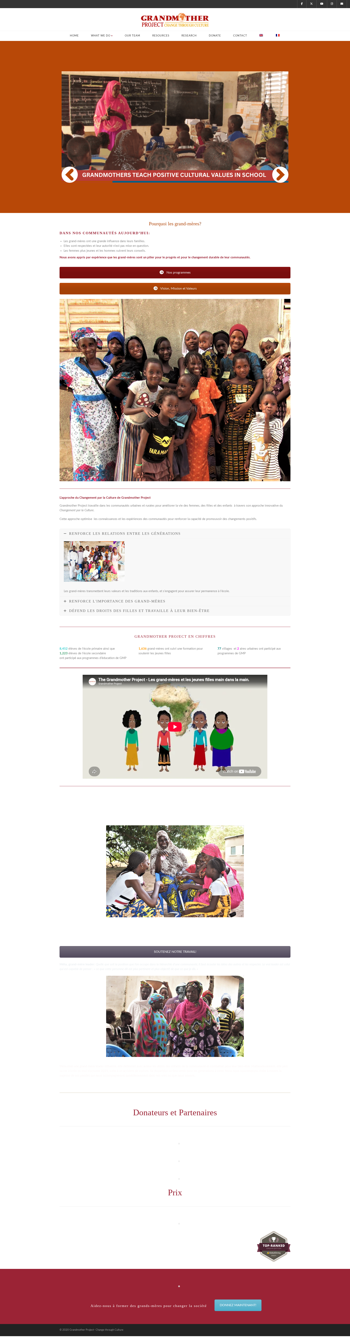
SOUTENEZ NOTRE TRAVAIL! (175, 951)
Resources (160, 35)
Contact (240, 35)
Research (189, 35)
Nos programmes (178, 272)
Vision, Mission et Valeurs (178, 288)
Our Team (132, 35)
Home (74, 35)
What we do (100, 35)
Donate (215, 35)
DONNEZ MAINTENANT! (238, 1305)
